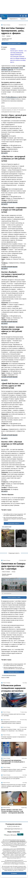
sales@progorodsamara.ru (13, 829)
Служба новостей (7, 38)
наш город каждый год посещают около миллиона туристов (13, 67)
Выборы (8, 36)
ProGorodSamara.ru (12, 97)
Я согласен (14, 873)
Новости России (6, 719)
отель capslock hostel (6, 526)
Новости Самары (6, 24)
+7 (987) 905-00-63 (9, 853)
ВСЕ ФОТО (4, 153)
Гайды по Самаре (6, 571)
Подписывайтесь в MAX (14, 43)
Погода (13, 571)
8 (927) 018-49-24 (13, 826)
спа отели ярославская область (9, 675)
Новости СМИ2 (5, 529)
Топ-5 (3, 36)
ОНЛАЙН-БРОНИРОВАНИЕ (9, 202)
